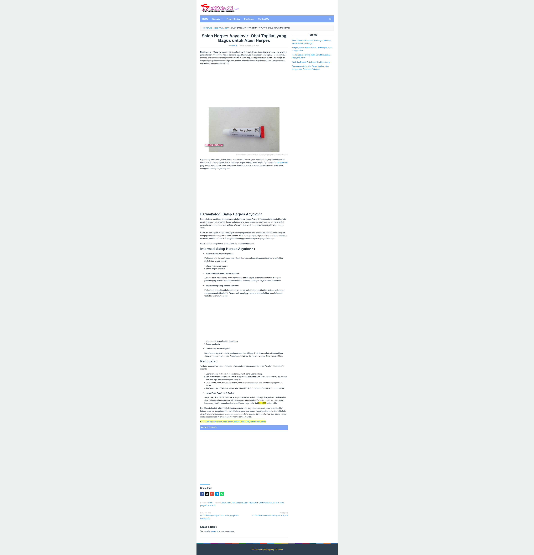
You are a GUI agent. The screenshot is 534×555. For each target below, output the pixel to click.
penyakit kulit (282, 162)
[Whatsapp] (222, 494)
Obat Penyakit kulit (266, 502)
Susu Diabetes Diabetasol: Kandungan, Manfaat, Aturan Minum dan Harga (311, 42)
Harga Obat (253, 502)
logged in (214, 531)
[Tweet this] (207, 494)
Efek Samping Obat (240, 502)
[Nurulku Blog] (220, 7)
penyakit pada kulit (207, 505)
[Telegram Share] (217, 494)
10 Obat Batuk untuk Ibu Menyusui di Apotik (270, 514)
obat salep (279, 502)
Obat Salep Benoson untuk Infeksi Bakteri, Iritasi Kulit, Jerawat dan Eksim (236, 421)
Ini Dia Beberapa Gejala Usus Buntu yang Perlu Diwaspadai (219, 515)
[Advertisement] (244, 86)
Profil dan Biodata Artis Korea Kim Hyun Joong (311, 61)
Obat (210, 502)
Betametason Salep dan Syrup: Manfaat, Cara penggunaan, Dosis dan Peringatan (310, 67)
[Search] (330, 18)
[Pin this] (212, 494)
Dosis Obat (226, 502)
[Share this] (202, 494)
